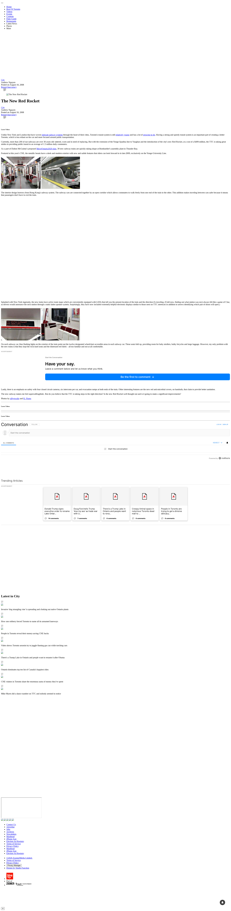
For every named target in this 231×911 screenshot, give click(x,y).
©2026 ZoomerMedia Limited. (19, 858)
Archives (10, 832)
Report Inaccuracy (9, 87)
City (3, 80)
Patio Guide (11, 19)
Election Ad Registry (15, 841)
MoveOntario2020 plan (46, 149)
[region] (115, 441)
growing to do (149, 135)
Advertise (10, 827)
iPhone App (11, 839)
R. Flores (27, 398)
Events (9, 14)
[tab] (8, 443)
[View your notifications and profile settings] (227, 442)
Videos (9, 11)
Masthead (10, 836)
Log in (219, 424)
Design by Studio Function (17, 868)
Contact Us (11, 824)
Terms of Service (13, 844)
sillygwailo (14, 398)
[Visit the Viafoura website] (224, 458)
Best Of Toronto (13, 9)
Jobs (8, 829)
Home (9, 7)
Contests (10, 16)
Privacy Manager (14, 865)
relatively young (122, 135)
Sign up (225, 424)
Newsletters (11, 834)
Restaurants (11, 21)
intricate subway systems (52, 135)
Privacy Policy (12, 846)
